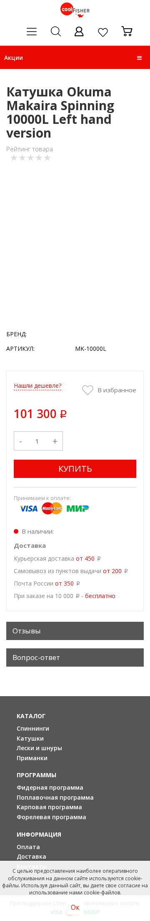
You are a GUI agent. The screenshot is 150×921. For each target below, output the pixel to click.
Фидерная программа (50, 787)
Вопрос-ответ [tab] (36, 657)
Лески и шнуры (39, 748)
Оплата (28, 847)
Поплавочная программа (55, 797)
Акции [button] (13, 58)
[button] (139, 58)
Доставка (31, 856)
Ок (75, 907)
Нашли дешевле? (37, 385)
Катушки (30, 738)
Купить (75, 468)
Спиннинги (33, 728)
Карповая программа (49, 807)
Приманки (32, 758)
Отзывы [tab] (26, 630)
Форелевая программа (51, 817)
